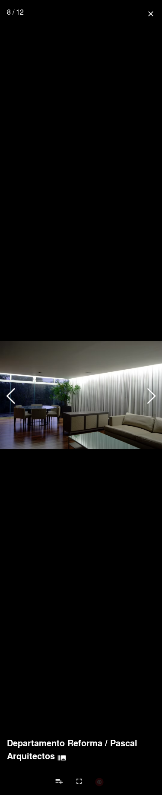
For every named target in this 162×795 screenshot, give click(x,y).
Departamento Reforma (54, 742)
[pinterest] (99, 782)
